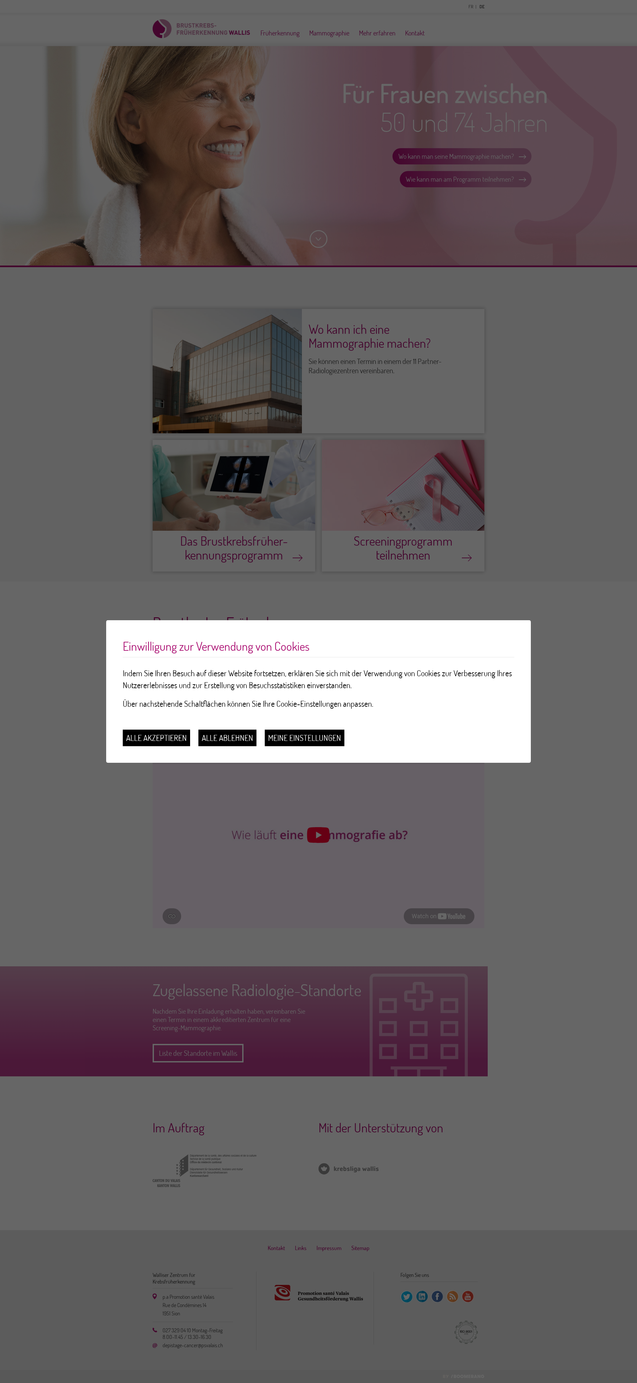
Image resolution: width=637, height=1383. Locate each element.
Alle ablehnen (227, 738)
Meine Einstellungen (304, 738)
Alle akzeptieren (156, 738)
